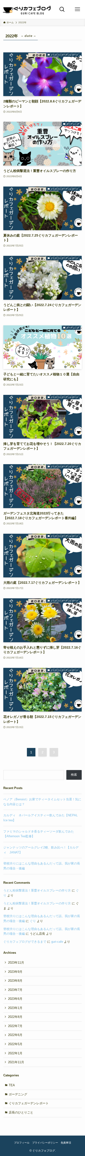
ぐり (33, 921)
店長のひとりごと (21, 1112)
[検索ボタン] (62, 9)
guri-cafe (57, 941)
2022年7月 (15, 1026)
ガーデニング (18, 1094)
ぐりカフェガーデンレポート (29, 1103)
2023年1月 (15, 1008)
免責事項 (66, 1142)
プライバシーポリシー (45, 1142)
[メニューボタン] (77, 9)
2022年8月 (15, 1017)
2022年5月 (15, 1044)
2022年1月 (15, 1053)
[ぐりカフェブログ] (27, 9)
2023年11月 (16, 962)
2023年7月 (15, 990)
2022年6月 (15, 1035)
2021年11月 (16, 1062)
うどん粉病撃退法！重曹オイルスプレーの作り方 (37, 890)
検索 (74, 774)
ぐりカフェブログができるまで (24, 941)
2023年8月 (15, 980)
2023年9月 (15, 971)
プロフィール (22, 1142)
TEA (12, 1085)
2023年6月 (15, 998)
